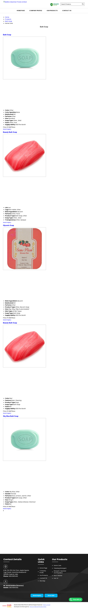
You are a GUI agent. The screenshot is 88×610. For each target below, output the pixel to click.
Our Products (52, 11)
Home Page (21, 11)
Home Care (57, 565)
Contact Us (66, 11)
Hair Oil (56, 578)
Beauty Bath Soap (10, 132)
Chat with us (77, 599)
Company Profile (35, 11)
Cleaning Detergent (60, 568)
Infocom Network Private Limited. (38, 606)
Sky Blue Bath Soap (10, 416)
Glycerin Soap (8, 225)
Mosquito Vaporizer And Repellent (60, 572)
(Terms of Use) (46, 605)
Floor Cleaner (58, 575)
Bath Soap (7, 35)
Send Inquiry (7, 129)
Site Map (42, 581)
